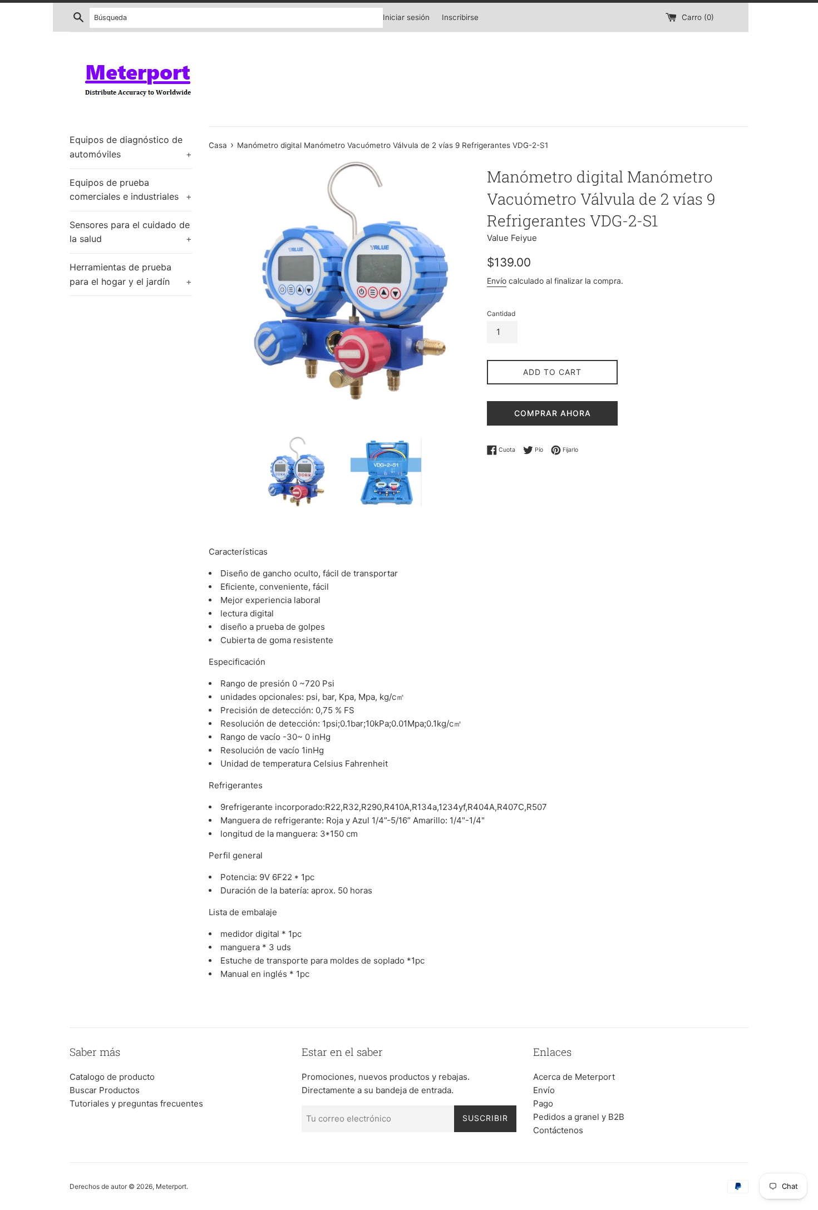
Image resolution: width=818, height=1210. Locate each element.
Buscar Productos (105, 1090)
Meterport (171, 1186)
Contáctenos (558, 1130)
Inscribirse (460, 17)
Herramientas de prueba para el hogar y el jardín (131, 274)
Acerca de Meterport (574, 1076)
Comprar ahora (552, 413)
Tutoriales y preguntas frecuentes (136, 1103)
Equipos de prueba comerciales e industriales (131, 190)
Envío (496, 280)
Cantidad (501, 313)
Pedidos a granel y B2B (578, 1117)
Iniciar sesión (406, 17)
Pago (543, 1103)
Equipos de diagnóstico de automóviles (131, 147)
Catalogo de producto (112, 1076)
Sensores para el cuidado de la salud (131, 232)
